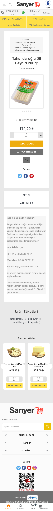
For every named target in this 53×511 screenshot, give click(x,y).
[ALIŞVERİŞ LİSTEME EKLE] (26, 160)
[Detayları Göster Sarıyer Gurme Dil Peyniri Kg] (14, 352)
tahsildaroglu (16, 318)
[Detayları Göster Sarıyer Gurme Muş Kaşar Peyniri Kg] (39, 352)
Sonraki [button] (50, 366)
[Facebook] (24, 468)
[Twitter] (18, 468)
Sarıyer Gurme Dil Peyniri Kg (14, 365)
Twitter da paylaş (20, 176)
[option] (14, 366)
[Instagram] (34, 468)
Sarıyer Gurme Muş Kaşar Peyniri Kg (38, 365)
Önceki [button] (3, 366)
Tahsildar (30, 68)
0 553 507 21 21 (34, 13)
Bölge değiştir (40, 19)
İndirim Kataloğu (13, 25)
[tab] (26, 195)
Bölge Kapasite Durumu (40, 25)
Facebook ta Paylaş (26, 176)
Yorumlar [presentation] (26, 203)
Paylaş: (26, 169)
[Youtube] (29, 468)
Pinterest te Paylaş (31, 176)
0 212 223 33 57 (12, 13)
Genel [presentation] (26, 195)
